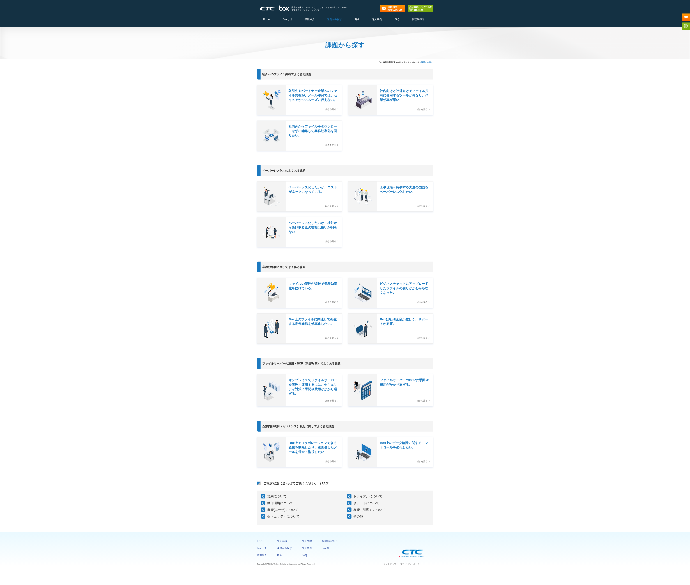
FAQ (396, 19)
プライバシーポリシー (411, 564)
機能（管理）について (369, 510)
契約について (277, 496)
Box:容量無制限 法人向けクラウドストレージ (399, 62)
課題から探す (334, 19)
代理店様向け (419, 19)
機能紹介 (310, 19)
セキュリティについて (283, 516)
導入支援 (307, 541)
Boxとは (287, 19)
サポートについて (366, 503)
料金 (357, 19)
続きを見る (330, 109)
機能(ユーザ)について (282, 510)
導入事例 (377, 19)
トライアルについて (367, 496)
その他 (358, 516)
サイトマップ (389, 564)
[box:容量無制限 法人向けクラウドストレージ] (284, 5)
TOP (259, 541)
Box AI (266, 19)
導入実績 (282, 541)
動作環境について (280, 503)
